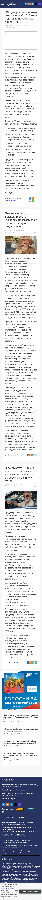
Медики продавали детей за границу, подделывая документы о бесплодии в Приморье (20, 852)
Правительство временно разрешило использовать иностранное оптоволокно (20, 847)
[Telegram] (32, 4)
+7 (17, 822)
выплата (13, 198)
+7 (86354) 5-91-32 (32, 831)
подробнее (9, 888)
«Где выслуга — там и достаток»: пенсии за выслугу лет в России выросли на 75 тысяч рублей (20, 717)
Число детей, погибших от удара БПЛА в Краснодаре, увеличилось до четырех (17, 841)
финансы (14, 200)
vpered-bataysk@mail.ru (17, 824)
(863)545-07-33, (23, 822)
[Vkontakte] (26, 4)
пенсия (19, 198)
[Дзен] (36, 4)
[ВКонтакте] (30, 198)
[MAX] (39, 4)
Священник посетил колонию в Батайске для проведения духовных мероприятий (19, 742)
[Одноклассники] (33, 198)
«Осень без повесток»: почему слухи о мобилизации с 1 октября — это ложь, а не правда (20, 755)
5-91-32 (31, 822)
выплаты (13, 455)
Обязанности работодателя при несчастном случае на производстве (20, 730)
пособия (7, 200)
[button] (2, 4)
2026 (8, 455)
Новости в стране (11, 27)
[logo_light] (11, 4)
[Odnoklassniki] (29, 4)
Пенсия (19, 455)
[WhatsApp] (33, 200)
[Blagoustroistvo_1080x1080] (21, 690)
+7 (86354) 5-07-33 (31, 827)
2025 (8, 198)
